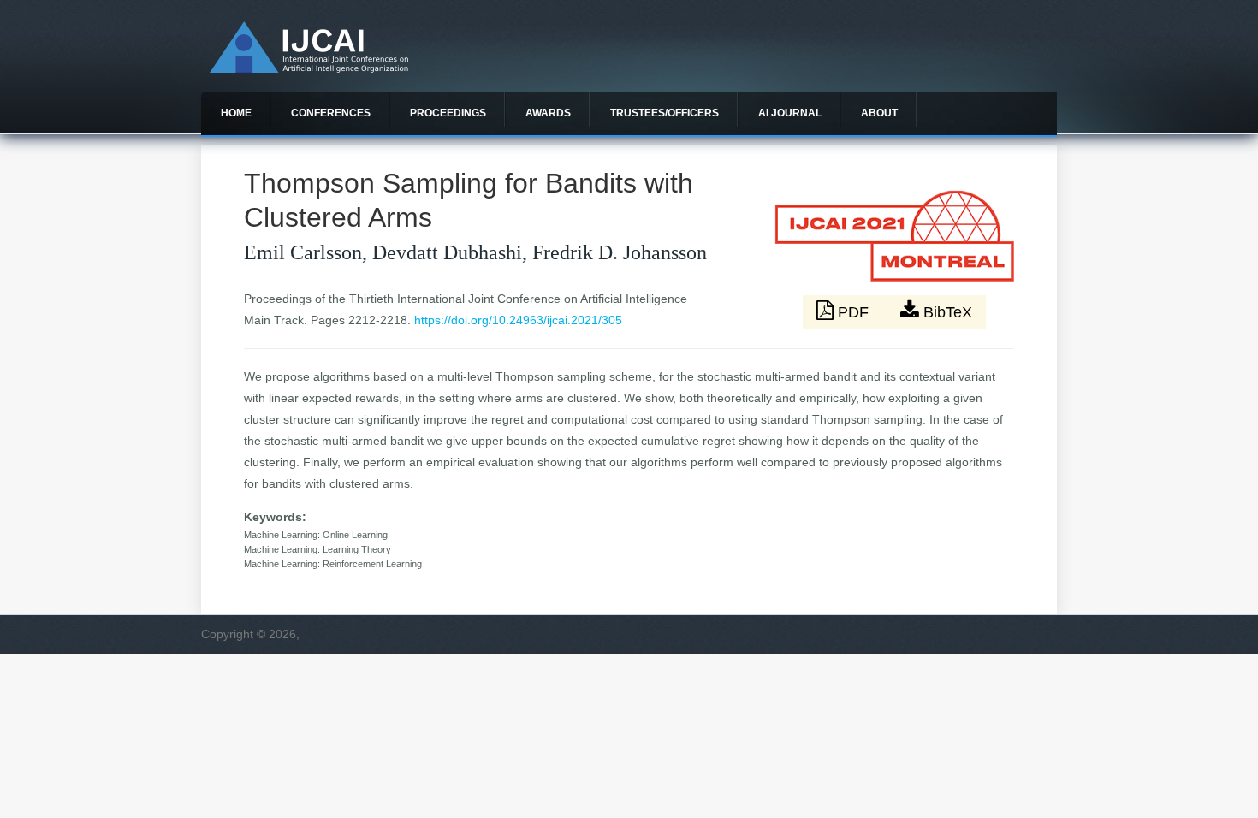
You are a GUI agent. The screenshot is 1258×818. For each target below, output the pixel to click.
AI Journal (790, 113)
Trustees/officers (664, 113)
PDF (853, 312)
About (879, 113)
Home (236, 113)
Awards (548, 113)
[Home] (309, 68)
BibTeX (945, 312)
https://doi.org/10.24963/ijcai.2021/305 (518, 320)
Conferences (331, 113)
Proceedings (448, 113)
